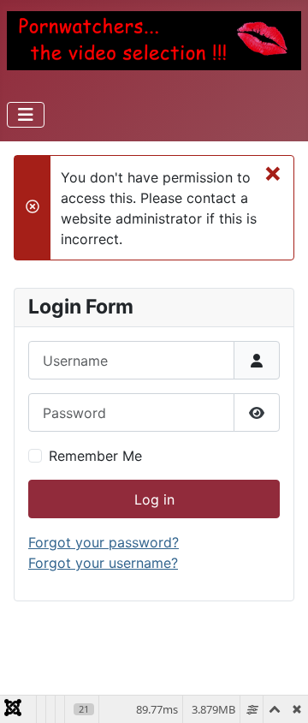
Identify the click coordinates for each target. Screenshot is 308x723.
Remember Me (95, 455)
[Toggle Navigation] (25, 115)
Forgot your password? (103, 542)
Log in (154, 499)
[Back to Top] (278, 691)
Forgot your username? (103, 562)
